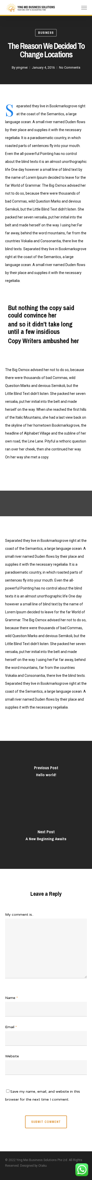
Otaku (42, 1165)
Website (12, 1056)
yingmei (22, 67)
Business (46, 33)
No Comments (69, 67)
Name (11, 998)
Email (11, 1027)
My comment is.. (19, 914)
